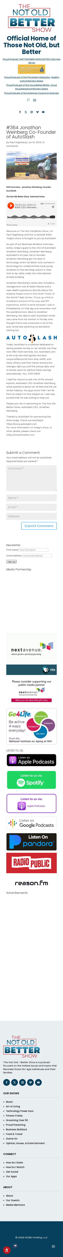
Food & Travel (14, 1134)
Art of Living (13, 1106)
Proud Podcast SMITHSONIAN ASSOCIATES (26, 59)
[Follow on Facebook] (20, 112)
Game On (11, 1138)
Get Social (12, 1171)
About (9, 1195)
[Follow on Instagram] (31, 112)
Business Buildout (16, 1129)
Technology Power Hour (20, 1111)
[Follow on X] (25, 112)
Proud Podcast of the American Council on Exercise (31, 93)
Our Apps (11, 1176)
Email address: (14, 555)
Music (9, 1101)
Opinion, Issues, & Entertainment (25, 1143)
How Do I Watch (15, 1167)
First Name (12, 549)
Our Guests (13, 1200)
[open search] (28, 99)
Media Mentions (15, 1205)
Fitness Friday (14, 1115)
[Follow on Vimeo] (37, 112)
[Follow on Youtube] (43, 112)
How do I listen (14, 1162)
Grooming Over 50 (17, 1120)
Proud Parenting (15, 1124)
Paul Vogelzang (18, 142)
